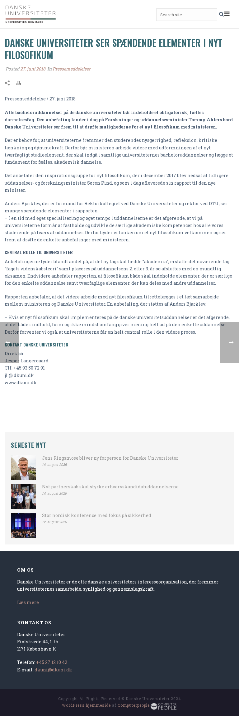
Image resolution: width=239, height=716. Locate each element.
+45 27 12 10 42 (51, 662)
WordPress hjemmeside (86, 705)
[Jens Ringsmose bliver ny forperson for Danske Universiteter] (23, 467)
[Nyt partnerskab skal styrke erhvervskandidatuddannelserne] (23, 496)
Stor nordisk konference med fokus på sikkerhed (96, 515)
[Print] (21, 82)
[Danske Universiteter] (31, 14)
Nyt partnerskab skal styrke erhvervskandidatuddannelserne (110, 487)
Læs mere (28, 602)
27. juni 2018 (32, 69)
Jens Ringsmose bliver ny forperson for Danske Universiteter (110, 458)
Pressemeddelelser (72, 69)
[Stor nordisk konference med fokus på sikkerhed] (23, 525)
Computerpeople (134, 705)
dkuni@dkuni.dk (53, 670)
